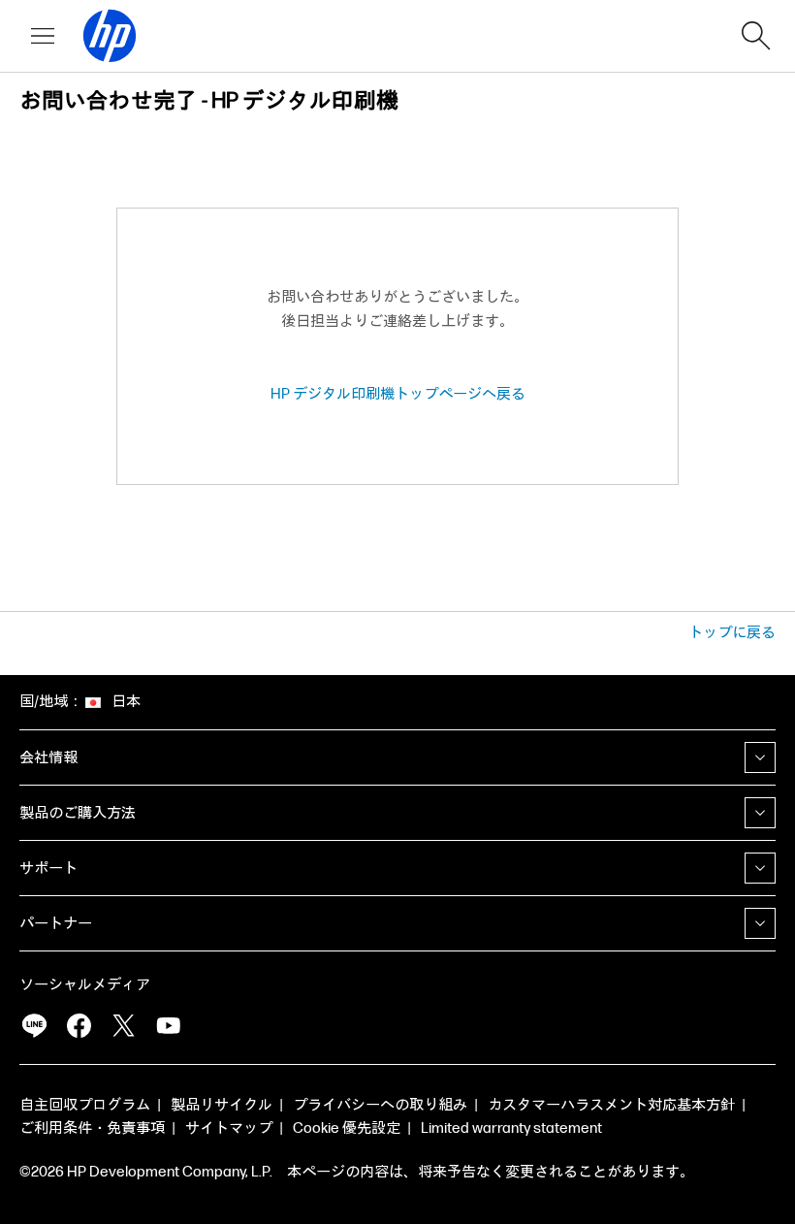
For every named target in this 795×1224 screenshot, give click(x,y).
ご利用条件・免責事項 (92, 1128)
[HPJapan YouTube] (167, 1026)
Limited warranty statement (511, 1128)
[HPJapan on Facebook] (78, 1026)
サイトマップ (228, 1128)
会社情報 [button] (48, 758)
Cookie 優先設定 (346, 1128)
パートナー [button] (55, 924)
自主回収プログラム (84, 1105)
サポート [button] (48, 868)
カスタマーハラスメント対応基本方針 (611, 1105)
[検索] (756, 35)
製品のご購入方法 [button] (77, 813)
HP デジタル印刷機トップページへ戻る (397, 394)
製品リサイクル (221, 1105)
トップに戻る (732, 633)
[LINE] (33, 1026)
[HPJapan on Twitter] (123, 1026)
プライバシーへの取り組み (380, 1105)
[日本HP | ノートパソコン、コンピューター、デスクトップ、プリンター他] (100, 35)
